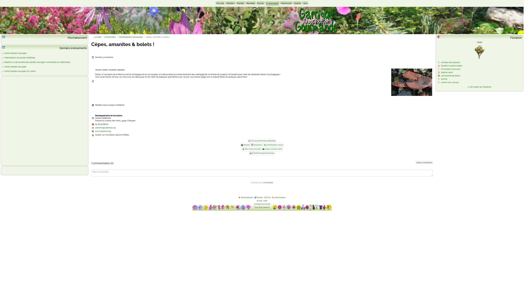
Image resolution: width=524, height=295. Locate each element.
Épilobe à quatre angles (451, 66)
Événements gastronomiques (263, 153)
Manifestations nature (274, 145)
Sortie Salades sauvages (15, 67)
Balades (246, 145)
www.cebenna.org (103, 131)
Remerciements (247, 197)
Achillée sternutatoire (450, 62)
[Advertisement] (13, 121)
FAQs (269, 197)
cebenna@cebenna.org (105, 128)
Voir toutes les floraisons (480, 87)
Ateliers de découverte (273, 149)
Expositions (258, 145)
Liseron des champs (450, 82)
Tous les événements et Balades (263, 141)
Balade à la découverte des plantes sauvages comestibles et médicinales (37, 62)
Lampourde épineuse (450, 76)
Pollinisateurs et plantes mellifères (19, 58)
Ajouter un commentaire (424, 162)
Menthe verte (447, 72)
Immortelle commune (450, 69)
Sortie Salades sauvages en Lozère (20, 71)
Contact (260, 197)
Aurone (444, 79)
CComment (268, 183)
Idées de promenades (253, 149)
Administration (280, 197)
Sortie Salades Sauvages (15, 53)
